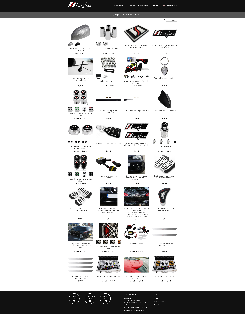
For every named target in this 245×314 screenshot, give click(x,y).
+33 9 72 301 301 (141, 307)
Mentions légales (158, 301)
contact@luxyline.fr (138, 310)
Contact (155, 298)
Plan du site (156, 304)
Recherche (131, 6)
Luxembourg (170, 6)
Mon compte (144, 6)
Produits (117, 6)
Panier (156, 6)
